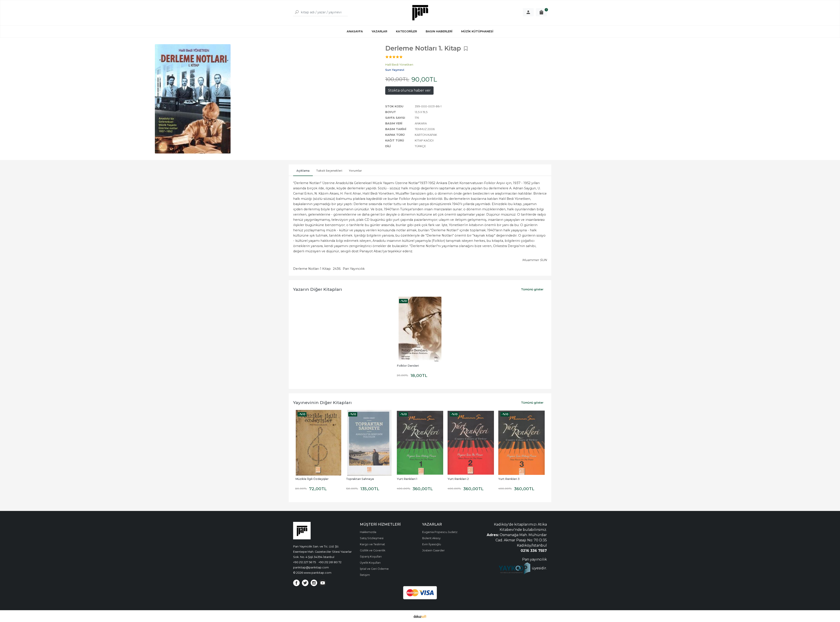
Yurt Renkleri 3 (458, 479)
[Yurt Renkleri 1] (369, 443)
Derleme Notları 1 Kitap (312, 269)
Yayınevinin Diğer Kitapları (322, 402)
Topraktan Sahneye (309, 479)
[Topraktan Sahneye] (318, 443)
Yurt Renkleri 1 (356, 479)
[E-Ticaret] (420, 616)
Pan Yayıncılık (354, 269)
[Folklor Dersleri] (420, 329)
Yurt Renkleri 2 (407, 479)
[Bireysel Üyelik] (528, 12)
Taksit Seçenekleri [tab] (329, 170)
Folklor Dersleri (408, 365)
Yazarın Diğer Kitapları (317, 289)
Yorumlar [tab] (355, 170)
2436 (337, 269)
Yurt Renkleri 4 (509, 479)
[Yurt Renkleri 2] (420, 443)
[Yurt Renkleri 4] (521, 443)
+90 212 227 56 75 (304, 562)
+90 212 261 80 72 (329, 562)
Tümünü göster (532, 289)
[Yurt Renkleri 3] (471, 443)
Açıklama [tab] (303, 170)
